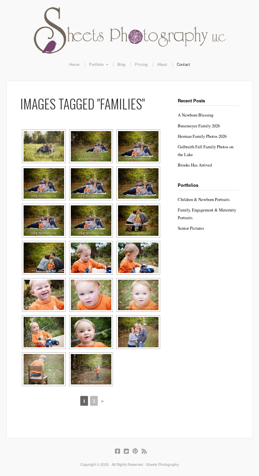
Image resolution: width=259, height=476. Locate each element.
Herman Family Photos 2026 (202, 136)
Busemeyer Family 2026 (199, 126)
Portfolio (94, 64)
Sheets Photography (129, 30)
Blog (121, 64)
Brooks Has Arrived (195, 165)
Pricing (141, 64)
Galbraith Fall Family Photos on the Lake (205, 150)
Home (74, 64)
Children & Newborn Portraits (204, 199)
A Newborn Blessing (195, 115)
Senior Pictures (191, 228)
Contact (183, 64)
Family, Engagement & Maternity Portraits (207, 214)
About (162, 64)
